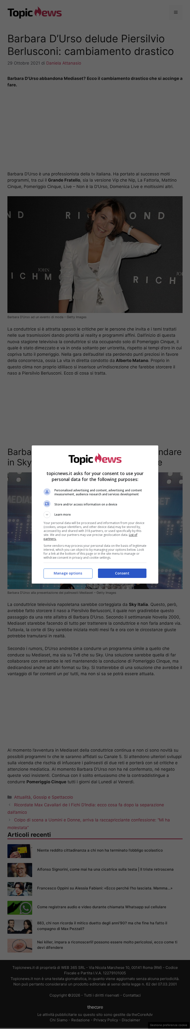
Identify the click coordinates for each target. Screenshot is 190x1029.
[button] (95, 514)
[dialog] (95, 514)
